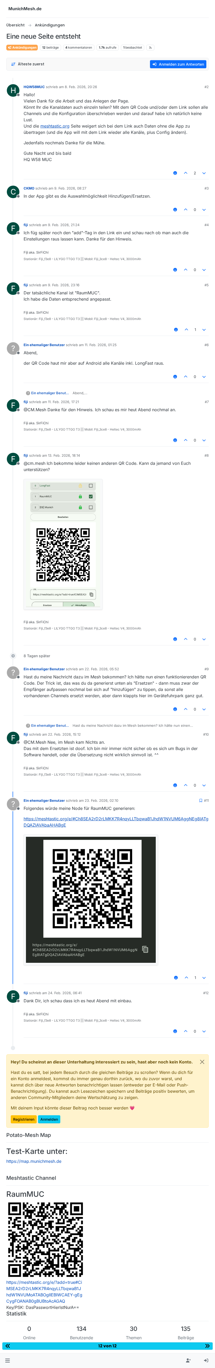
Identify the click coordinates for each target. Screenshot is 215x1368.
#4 (207, 225)
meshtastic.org (54, 126)
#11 (206, 800)
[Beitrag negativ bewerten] (204, 173)
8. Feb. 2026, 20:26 (81, 87)
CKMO (29, 188)
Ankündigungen (24, 47)
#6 (207, 345)
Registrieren (23, 1119)
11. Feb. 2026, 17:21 (63, 402)
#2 (207, 87)
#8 (207, 455)
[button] (7, 1360)
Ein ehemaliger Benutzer (44, 345)
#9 (207, 669)
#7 (207, 402)
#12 (206, 993)
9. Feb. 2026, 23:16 (63, 285)
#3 (207, 188)
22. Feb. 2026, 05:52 (102, 669)
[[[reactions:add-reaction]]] (175, 173)
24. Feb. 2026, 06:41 (65, 993)
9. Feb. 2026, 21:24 (63, 225)
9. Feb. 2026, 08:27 (70, 188)
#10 (206, 734)
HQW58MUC (34, 87)
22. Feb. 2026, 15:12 (64, 734)
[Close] (202, 1062)
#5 (207, 285)
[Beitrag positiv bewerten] (185, 173)
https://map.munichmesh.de (33, 1161)
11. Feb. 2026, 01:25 (101, 345)
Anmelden (49, 1119)
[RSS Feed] (150, 47)
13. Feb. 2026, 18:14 (64, 455)
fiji (26, 225)
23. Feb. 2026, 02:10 (101, 800)
